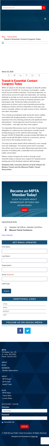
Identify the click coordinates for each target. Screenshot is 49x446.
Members (6, 368)
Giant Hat (34, 436)
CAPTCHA (6, 284)
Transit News (12, 37)
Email (8, 274)
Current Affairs (7, 398)
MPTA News (6, 393)
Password (5, 415)
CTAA (5, 304)
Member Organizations (10, 370)
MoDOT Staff (7, 384)
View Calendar (7, 235)
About (4, 362)
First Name (6, 247)
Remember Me (9, 422)
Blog (3, 37)
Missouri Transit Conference (20, 230)
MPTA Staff (6, 382)
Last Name (6, 256)
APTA (5, 308)
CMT (5, 315)
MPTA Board (6, 379)
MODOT (6, 311)
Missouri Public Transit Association (24, 22)
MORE (24, 210)
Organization (6, 265)
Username (5, 407)
